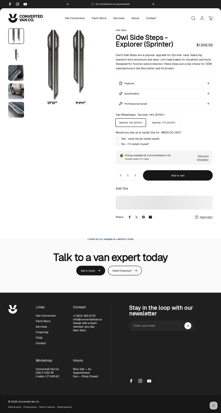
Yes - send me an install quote (140, 138)
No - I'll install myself (135, 144)
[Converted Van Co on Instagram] (140, 381)
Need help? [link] (206, 217)
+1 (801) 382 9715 (84, 315)
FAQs (39, 337)
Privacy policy (30, 407)
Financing (42, 332)
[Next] (153, 4)
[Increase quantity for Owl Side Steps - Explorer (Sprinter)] (136, 175)
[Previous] (68, 4)
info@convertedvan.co (87, 319)
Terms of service (47, 407)
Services (41, 326)
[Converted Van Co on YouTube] (149, 381)
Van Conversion (46, 315)
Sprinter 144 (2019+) (130, 122)
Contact (41, 343)
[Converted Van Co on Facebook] (131, 381)
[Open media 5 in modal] (66, 67)
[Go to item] (16, 36)
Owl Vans (121, 30)
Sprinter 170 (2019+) (163, 122)
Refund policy (14, 407)
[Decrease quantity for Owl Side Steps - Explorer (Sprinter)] (120, 175)
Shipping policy (64, 407)
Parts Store (43, 321)
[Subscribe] (187, 325)
